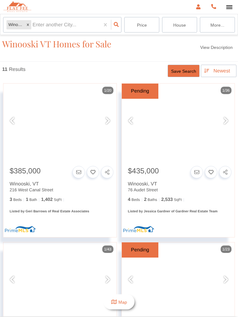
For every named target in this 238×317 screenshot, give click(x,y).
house (179, 25)
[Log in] (198, 7)
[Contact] (79, 172)
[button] (27, 25)
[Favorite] (93, 172)
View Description (216, 47)
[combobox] (33, 24)
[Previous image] (12, 121)
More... (217, 25)
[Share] (107, 172)
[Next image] (108, 121)
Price (142, 25)
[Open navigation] (229, 7)
